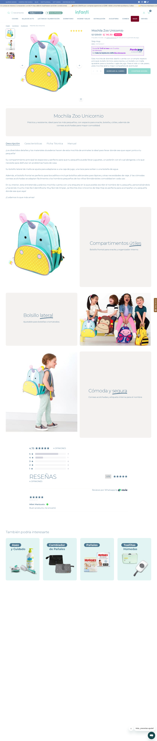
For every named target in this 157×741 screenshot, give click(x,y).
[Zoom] (81, 99)
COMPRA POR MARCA (26, 2)
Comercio (15, 25)
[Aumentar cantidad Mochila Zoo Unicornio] (101, 71)
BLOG (36, 2)
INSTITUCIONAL (46, 2)
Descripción (13, 143)
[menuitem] (12, 2)
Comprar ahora (139, 71)
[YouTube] (145, 1)
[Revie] (123, 490)
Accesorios (24, 25)
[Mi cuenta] (144, 12)
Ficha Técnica (55, 143)
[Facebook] (139, 1)
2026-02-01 (33, 500)
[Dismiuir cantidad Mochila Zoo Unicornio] (93, 71)
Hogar (8, 25)
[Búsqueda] (9, 12)
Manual (72, 143)
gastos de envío (112, 37)
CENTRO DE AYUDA (69, 2)
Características (33, 143)
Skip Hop (95, 41)
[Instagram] (142, 1)
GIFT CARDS (56, 2)
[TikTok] (148, 1)
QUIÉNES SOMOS (11, 2)
